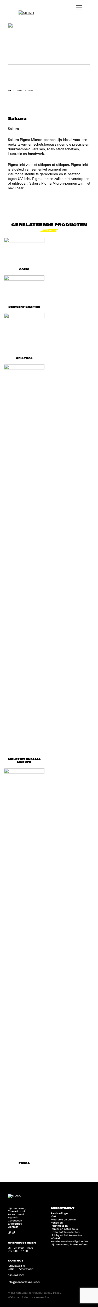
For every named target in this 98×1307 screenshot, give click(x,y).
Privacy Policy (51, 1293)
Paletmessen (59, 1225)
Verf (53, 1216)
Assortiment (16, 1214)
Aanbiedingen (60, 1213)
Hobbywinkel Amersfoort (67, 1235)
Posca (24, 1163)
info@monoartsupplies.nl (24, 1282)
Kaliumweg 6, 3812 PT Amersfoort (20, 1267)
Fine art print (16, 1211)
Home (9, 90)
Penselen (57, 1222)
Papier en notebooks (64, 1229)
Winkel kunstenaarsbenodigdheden (69, 1239)
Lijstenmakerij (17, 1208)
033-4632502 (16, 1275)
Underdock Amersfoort (36, 1297)
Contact (13, 1226)
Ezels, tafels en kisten (65, 1232)
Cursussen (15, 1220)
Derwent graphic (24, 307)
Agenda (13, 1217)
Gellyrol (24, 358)
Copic (24, 269)
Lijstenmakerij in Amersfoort (69, 1244)
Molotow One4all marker (24, 760)
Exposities (15, 1223)
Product (19, 90)
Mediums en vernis (63, 1219)
